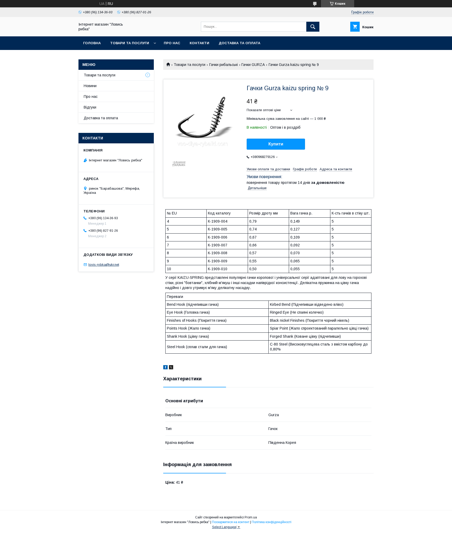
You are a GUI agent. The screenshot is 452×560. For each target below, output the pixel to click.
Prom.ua (251, 517)
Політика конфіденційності (271, 522)
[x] (171, 368)
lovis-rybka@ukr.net (103, 265)
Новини (90, 86)
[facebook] (165, 368)
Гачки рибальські (223, 65)
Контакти (199, 43)
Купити (275, 144)
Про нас (172, 43)
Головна (92, 43)
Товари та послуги (129, 43)
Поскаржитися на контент (230, 522)
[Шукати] (312, 27)
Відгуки (90, 107)
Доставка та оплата (239, 43)
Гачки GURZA (253, 65)
